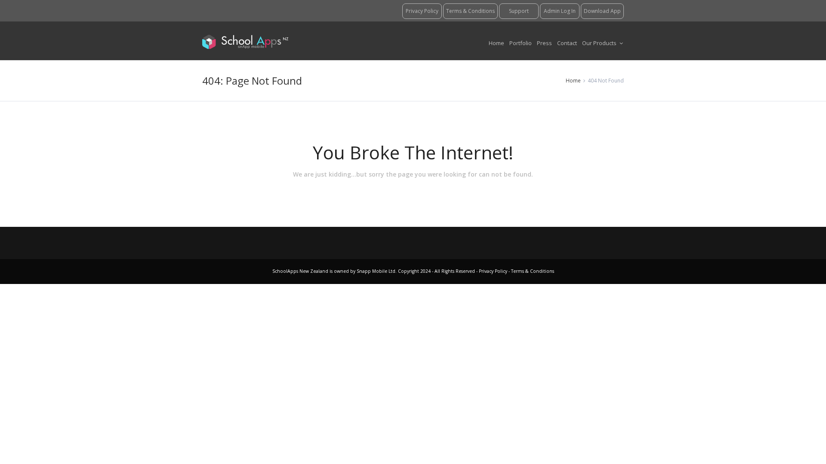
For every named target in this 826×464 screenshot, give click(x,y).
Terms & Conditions (532, 271)
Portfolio (520, 43)
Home (496, 43)
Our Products (600, 43)
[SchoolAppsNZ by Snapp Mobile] (245, 40)
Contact (567, 43)
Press (544, 43)
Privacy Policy (494, 271)
